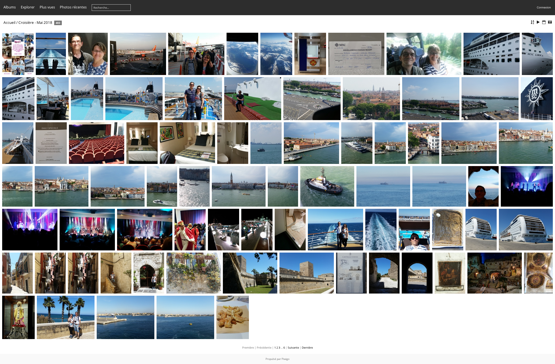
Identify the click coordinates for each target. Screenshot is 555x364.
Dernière (307, 347)
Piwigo (285, 359)
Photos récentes (73, 7)
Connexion (544, 7)
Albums (9, 7)
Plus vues (47, 7)
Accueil (9, 22)
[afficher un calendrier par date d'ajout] (544, 22)
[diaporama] (538, 22)
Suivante (293, 347)
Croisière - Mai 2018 (35, 22)
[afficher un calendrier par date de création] (549, 22)
